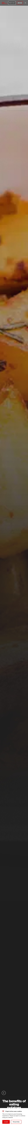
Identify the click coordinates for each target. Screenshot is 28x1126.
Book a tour (12, 2)
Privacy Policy (16, 1122)
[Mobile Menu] (25, 3)
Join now (20, 2)
